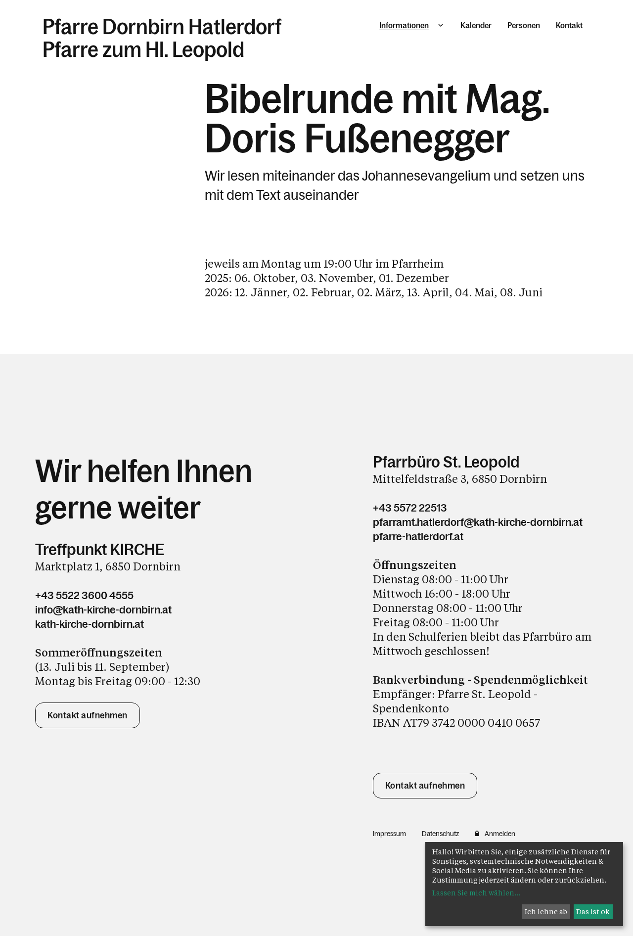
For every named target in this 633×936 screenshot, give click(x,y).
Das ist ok (593, 911)
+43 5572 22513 (410, 508)
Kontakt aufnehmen (87, 715)
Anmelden (500, 833)
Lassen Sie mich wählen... (476, 892)
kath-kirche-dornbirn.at (89, 624)
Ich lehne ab (546, 911)
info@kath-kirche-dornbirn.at (103, 610)
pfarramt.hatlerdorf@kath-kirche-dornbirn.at (478, 522)
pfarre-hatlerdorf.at (418, 536)
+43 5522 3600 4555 (84, 595)
